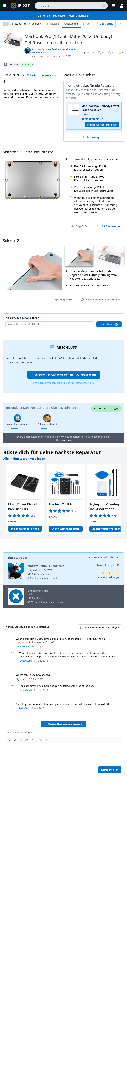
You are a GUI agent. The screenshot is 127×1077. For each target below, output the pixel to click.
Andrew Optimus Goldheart (47, 49)
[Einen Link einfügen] (26, 739)
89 (113, 52)
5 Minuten (13, 64)
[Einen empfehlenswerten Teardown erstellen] (109, 572)
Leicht (29, 64)
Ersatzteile (53, 23)
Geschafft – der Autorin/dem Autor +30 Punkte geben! (65, 374)
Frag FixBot (82, 226)
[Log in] (121, 5)
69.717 (90, 52)
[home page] (20, 6)
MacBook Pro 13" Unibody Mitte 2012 (26, 23)
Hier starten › (63, 440)
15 (123, 52)
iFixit (45, 590)
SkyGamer (21, 679)
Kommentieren (109, 769)
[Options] (6, 24)
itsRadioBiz (22, 708)
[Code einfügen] (20, 739)
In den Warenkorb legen (102, 125)
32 (103, 52)
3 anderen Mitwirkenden (105, 557)
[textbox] (63, 754)
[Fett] (9, 739)
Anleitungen (71, 23)
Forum (86, 23)
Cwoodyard (25, 660)
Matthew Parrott (25, 646)
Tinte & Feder (18, 558)
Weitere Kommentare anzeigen (65, 723)
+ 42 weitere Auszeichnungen (105, 577)
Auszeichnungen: (108, 565)
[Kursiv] (15, 739)
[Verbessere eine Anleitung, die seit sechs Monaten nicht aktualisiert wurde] (116, 572)
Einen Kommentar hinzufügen (100, 313)
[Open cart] (113, 5)
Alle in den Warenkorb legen (24, 459)
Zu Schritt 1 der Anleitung (41, 75)
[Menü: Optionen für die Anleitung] (119, 24)
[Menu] (5, 6)
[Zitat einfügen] (32, 739)
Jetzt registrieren (79, 15)
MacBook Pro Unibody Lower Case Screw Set (100, 108)
